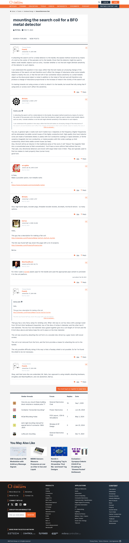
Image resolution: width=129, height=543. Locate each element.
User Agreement (114, 541)
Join (115, 2)
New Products (113, 500)
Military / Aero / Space (81, 516)
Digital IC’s (49, 498)
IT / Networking (79, 509)
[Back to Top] (120, 541)
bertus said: (17, 301)
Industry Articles (114, 496)
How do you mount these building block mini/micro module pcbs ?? (33, 403)
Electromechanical (51, 502)
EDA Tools (49, 500)
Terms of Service (103, 541)
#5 (86, 221)
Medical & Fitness (80, 514)
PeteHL (18, 30)
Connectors (49, 493)
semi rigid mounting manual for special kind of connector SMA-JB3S (32, 425)
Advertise (28, 492)
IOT (76, 507)
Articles (13, 6)
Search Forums (20, 39)
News (110, 503)
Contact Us (29, 495)
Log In (106, 2)
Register (30, 515)
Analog (48, 491)
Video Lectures (113, 521)
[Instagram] (20, 504)
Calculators (112, 489)
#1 (86, 48)
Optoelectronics (50, 511)
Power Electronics (56, 410)
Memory (48, 509)
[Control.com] (29, 533)
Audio (76, 491)
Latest (47, 489)
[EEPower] (43, 533)
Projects (111, 507)
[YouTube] (25, 504)
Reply (84, 92)
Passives (48, 514)
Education (33, 6)
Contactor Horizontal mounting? (33, 410)
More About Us (14, 492)
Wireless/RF (49, 527)
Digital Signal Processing (82, 502)
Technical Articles (114, 516)
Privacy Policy (94, 541)
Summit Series (113, 509)
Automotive (78, 493)
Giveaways (74, 6)
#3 (86, 166)
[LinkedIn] (16, 504)
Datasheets (62, 6)
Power (47, 518)
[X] (12, 504)
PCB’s (47, 516)
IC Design (48, 507)
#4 (86, 197)
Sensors (48, 523)
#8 (86, 364)
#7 (86, 289)
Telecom (77, 523)
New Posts (34, 39)
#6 (86, 262)
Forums (23, 6)
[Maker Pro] (54, 533)
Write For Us (13, 495)
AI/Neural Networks (80, 489)
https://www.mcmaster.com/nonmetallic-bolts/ (28, 185)
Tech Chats (112, 512)
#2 (86, 99)
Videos (51, 6)
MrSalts (25, 99)
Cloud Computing (80, 495)
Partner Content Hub (108, 6)
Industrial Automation (81, 504)
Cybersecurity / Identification (83, 500)
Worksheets (112, 523)
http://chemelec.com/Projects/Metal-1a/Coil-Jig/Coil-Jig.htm (33, 238)
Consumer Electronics (81, 498)
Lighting (77, 511)
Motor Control (79, 518)
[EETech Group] (13, 533)
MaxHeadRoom (27, 262)
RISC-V (48, 520)
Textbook (111, 519)
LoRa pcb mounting (28, 434)
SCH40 (26, 272)
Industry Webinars (114, 498)
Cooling (48, 495)
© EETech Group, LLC (14, 541)
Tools (43, 6)
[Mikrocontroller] (71, 533)
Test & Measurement (52, 525)
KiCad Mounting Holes (29, 417)
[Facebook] (8, 504)
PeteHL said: (17, 111)
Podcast (85, 6)
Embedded (49, 504)
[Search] (99, 2)
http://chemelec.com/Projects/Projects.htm (27, 245)
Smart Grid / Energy (80, 520)
